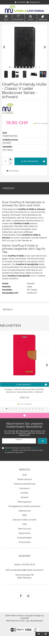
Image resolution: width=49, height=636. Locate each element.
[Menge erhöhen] (10, 159)
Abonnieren (42, 441)
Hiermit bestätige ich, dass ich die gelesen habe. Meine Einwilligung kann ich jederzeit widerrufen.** (23, 450)
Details (7, 309)
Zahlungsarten (24, 502)
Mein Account (24, 528)
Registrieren (24, 533)
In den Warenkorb (29, 161)
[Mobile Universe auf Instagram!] (28, 596)
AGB (24, 475)
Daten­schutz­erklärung (24, 484)
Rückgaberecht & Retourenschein (24, 506)
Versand (24, 497)
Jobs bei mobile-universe (24, 519)
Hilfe (24, 524)
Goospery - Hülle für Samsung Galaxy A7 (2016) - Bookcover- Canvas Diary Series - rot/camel (24, 390)
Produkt (8, 188)
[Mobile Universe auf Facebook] (21, 596)
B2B (24, 515)
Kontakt (24, 493)
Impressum (24, 488)
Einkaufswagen (24, 537)
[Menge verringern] (10, 163)
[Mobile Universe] (24, 9)
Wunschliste (13, 171)
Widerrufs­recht (24, 479)
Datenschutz (25, 511)
